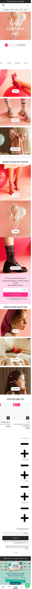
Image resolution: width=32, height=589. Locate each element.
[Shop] (3, 587)
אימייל (24, 290)
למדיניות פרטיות (15, 299)
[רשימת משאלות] (9, 587)
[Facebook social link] (17, 552)
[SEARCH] (6, 45)
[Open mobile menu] (27, 5)
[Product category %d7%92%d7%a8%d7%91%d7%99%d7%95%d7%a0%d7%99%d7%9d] (9, 57)
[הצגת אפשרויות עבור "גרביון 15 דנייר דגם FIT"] (8, 418)
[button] (15, 583)
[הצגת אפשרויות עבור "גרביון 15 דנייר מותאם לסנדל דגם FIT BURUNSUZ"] (27, 418)
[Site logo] (15, 5)
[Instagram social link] (15, 552)
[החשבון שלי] (21, 587)
